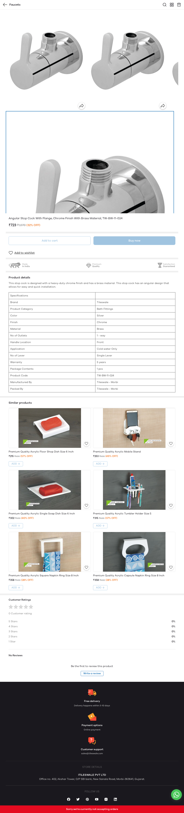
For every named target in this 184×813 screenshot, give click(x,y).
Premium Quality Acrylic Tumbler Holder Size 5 (122, 513)
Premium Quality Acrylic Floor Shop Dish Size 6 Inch (41, 451)
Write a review (92, 673)
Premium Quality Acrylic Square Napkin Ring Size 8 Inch (44, 575)
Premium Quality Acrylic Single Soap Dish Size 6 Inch (42, 513)
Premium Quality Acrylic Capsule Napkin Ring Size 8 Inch (128, 575)
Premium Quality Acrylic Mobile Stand (117, 451)
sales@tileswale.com (92, 753)
